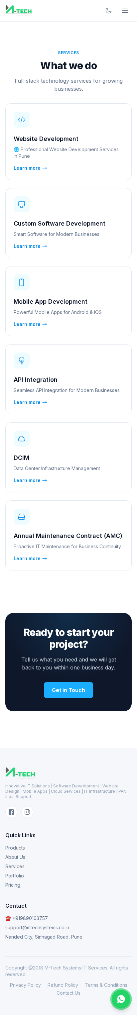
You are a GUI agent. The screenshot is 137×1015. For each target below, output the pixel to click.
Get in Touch (68, 690)
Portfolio (14, 875)
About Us (15, 857)
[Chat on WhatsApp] (121, 999)
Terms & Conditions (106, 985)
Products (15, 848)
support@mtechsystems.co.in (37, 927)
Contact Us (68, 993)
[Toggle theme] (108, 11)
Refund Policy (63, 985)
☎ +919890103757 (26, 918)
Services (15, 866)
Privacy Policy (25, 985)
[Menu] (125, 10)
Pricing (12, 885)
